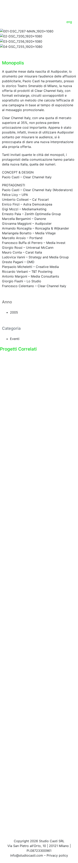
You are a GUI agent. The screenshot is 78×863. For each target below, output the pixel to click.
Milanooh (16, 820)
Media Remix (20, 425)
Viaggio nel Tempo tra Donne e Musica (39, 739)
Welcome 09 (20, 504)
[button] (39, 51)
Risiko (12, 583)
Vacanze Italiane (25, 662)
